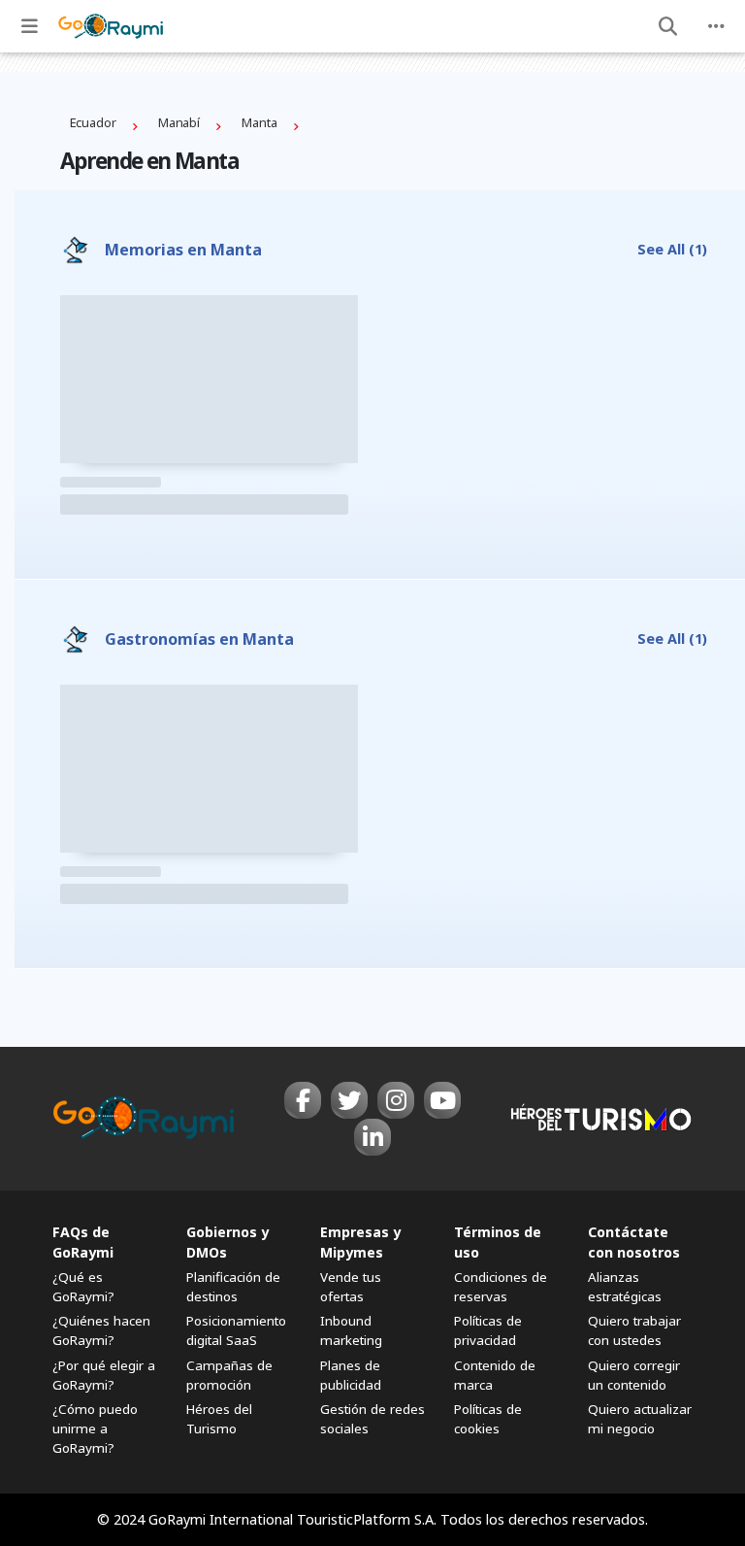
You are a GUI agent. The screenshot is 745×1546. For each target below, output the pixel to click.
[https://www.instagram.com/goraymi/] (395, 1100)
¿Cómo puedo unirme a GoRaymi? (95, 1428)
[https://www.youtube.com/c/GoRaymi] (442, 1100)
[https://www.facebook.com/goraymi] (302, 1100)
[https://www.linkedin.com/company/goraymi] (372, 1137)
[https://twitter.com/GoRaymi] (349, 1100)
